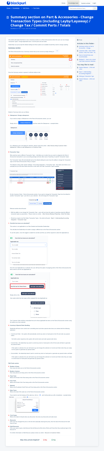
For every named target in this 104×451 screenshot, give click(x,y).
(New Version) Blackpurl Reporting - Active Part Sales (56, 214)
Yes (54, 440)
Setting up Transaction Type (86, 76)
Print (80, 40)
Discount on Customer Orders (52, 432)
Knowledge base (73, 3)
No (46, 440)
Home (63, 3)
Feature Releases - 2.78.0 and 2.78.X (87, 68)
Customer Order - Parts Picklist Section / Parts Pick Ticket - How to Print (87, 51)
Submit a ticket (85, 3)
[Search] (95, 8)
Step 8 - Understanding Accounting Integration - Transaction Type (85, 72)
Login (94, 3)
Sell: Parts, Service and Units (31, 8)
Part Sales (36, 8)
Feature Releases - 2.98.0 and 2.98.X (87, 79)
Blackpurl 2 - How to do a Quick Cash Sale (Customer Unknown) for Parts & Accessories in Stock (87, 60)
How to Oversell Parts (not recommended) (86, 56)
